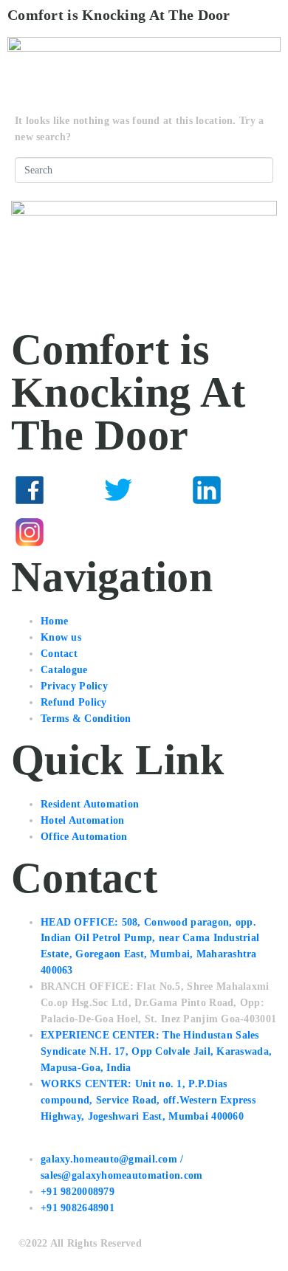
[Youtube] (118, 532)
